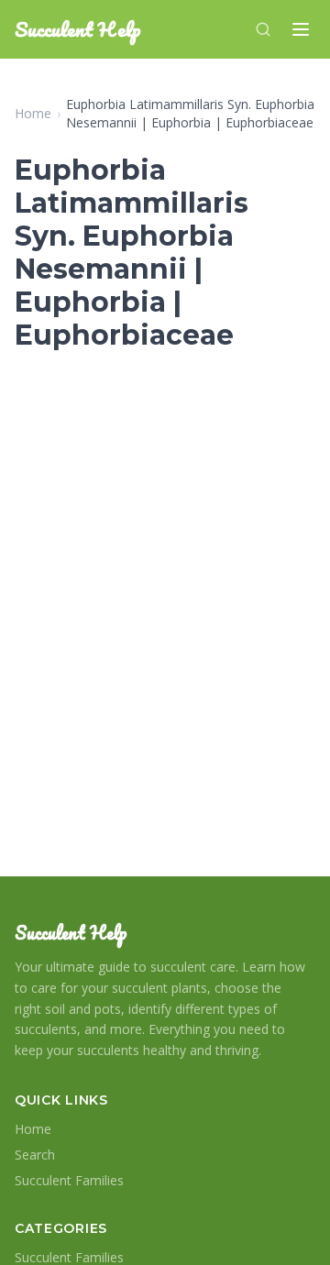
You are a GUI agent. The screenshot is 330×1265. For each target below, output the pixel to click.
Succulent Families (69, 1180)
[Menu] (300, 29)
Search (35, 1154)
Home (33, 113)
